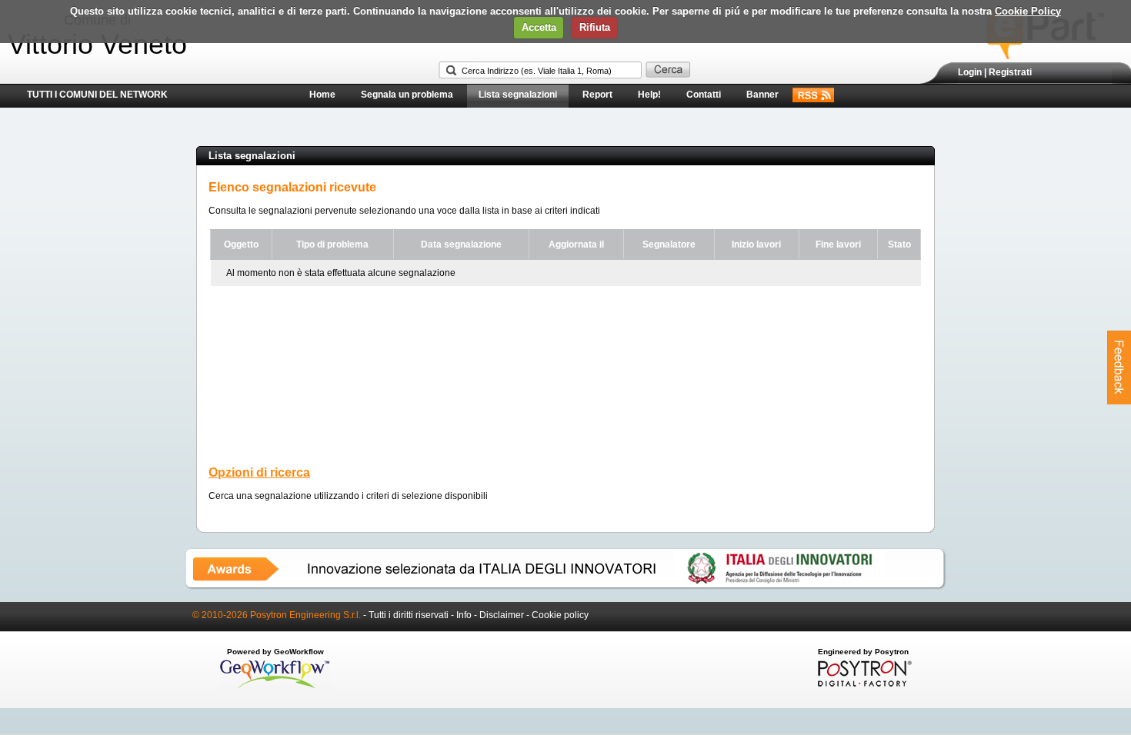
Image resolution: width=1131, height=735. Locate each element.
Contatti (703, 94)
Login (970, 72)
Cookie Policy (1028, 11)
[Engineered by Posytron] (863, 683)
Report (597, 94)
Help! (649, 94)
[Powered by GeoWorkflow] (275, 687)
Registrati (1010, 72)
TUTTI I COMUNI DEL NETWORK (97, 94)
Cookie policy (560, 615)
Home (322, 94)
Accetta (539, 27)
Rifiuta (594, 27)
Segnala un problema (407, 94)
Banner (762, 94)
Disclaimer (501, 615)
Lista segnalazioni (518, 94)
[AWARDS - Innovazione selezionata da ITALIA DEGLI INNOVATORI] (565, 586)
